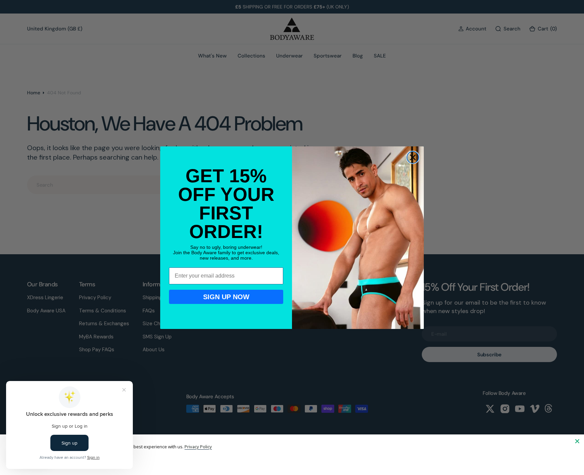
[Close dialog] (413, 157)
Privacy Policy (198, 447)
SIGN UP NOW (226, 297)
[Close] (577, 441)
